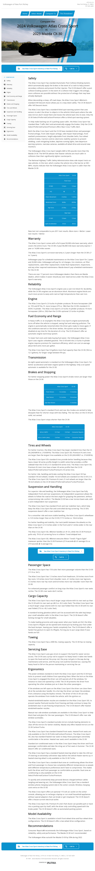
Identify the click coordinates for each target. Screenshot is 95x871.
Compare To (51, 13)
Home (25, 13)
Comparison (10, 77)
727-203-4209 (89, 6)
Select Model (36, 13)
